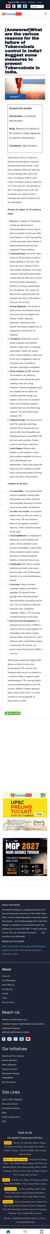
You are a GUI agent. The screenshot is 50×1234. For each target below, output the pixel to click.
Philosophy (32, 2)
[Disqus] (25, 753)
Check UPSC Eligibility (12, 1099)
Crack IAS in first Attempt (20, 950)
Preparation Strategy (11, 1073)
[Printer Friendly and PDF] (12, 713)
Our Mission (7, 989)
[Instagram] (16, 1039)
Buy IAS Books (9, 1082)
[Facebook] (3, 1039)
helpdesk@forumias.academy (32, 1024)
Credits (5, 993)
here (39, 932)
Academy (23, 2)
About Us (6, 976)
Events (39, 2)
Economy (25, 946)
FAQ (4, 1121)
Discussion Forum (10, 1104)
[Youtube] (28, 1039)
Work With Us (8, 985)
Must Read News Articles (13, 1056)
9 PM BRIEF (7, 1078)
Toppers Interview (10, 1069)
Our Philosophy (9, 980)
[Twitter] (9, 1039)
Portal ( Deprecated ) (11, 1117)
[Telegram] (22, 1039)
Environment (14, 946)
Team (4, 998)
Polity (4, 946)
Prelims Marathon (9, 1060)
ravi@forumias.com (18, 1019)
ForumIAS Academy (11, 1108)
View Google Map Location (25, 1175)
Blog (4, 1112)
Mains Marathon (9, 1065)
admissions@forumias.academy (16, 1032)
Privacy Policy (8, 1002)
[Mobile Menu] (45, 14)
